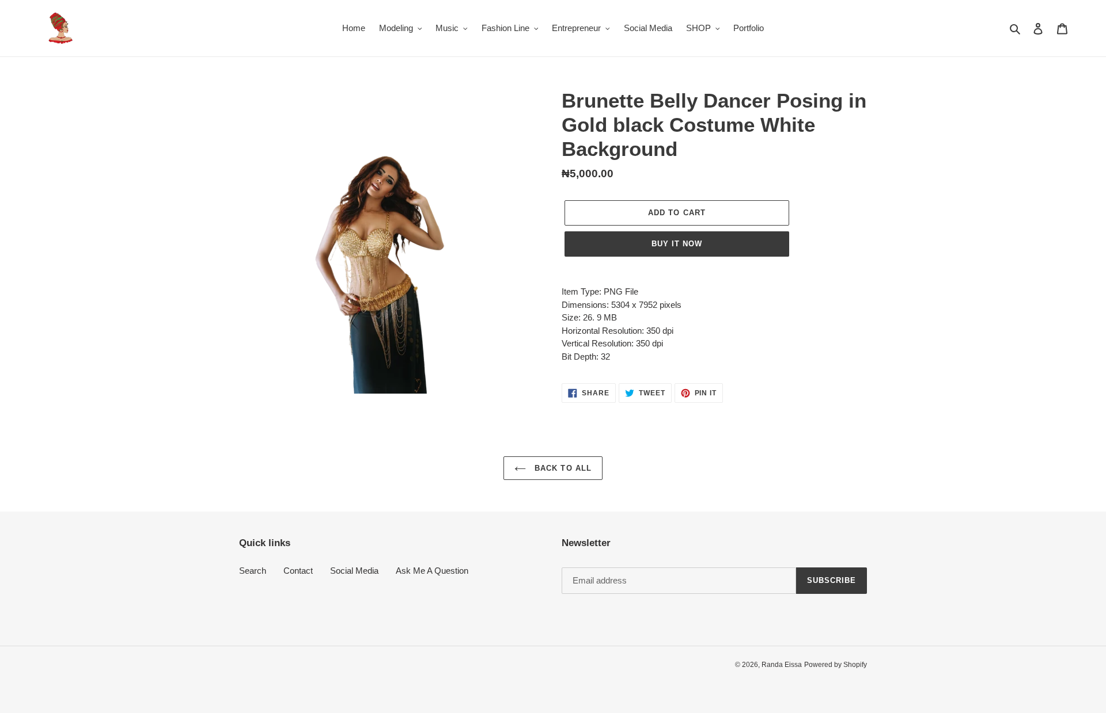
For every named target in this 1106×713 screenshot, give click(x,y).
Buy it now (677, 243)
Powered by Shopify (835, 665)
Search (252, 570)
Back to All (561, 468)
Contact (298, 570)
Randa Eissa (782, 665)
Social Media (354, 570)
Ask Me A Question (432, 570)
